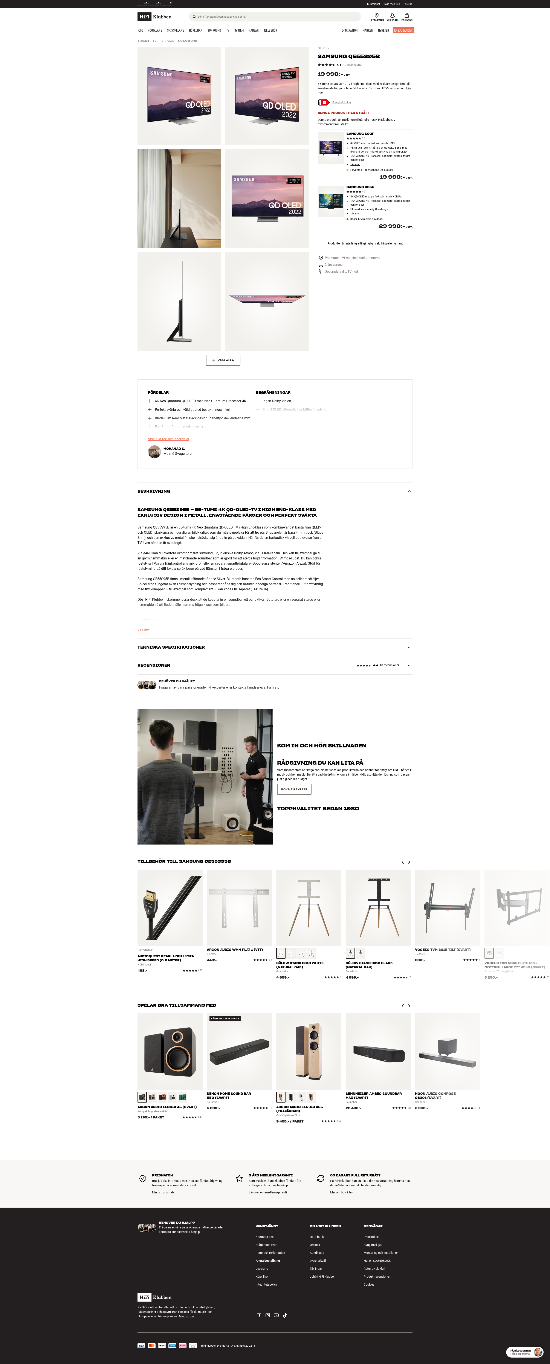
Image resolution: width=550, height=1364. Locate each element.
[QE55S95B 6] (267, 301)
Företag (407, 4)
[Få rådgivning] (538, 1352)
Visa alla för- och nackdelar (168, 439)
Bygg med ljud (391, 4)
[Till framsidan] (154, 16)
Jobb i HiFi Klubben (322, 1276)
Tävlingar (316, 1268)
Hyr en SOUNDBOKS (377, 1260)
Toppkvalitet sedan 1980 (318, 787)
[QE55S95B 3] (179, 198)
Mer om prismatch (164, 1192)
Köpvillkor (262, 1276)
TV (154, 40)
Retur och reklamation (270, 1252)
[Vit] (291, 953)
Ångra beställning (268, 1260)
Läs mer (355, 164)
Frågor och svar (266, 1244)
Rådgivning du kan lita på (320, 770)
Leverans (262, 1268)
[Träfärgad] (281, 953)
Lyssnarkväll (318, 1260)
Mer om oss (186, 1316)
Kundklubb (317, 1252)
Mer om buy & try (341, 1192)
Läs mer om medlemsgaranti (268, 1192)
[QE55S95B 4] (267, 198)
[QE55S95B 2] (267, 96)
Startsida (143, 40)
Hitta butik (317, 1237)
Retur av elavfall (374, 1268)
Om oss (315, 1244)
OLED (170, 40)
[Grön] (182, 1097)
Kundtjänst (373, 4)
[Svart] (311, 953)
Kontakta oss (264, 1237)
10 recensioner (352, 64)
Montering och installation (381, 1252)
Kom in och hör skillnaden (321, 753)
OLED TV (324, 48)
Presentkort (371, 1237)
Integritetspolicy (266, 1284)
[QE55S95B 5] (179, 301)
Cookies (369, 1284)
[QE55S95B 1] (179, 96)
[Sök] (194, 16)
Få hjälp (273, 687)
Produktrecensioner (377, 1276)
